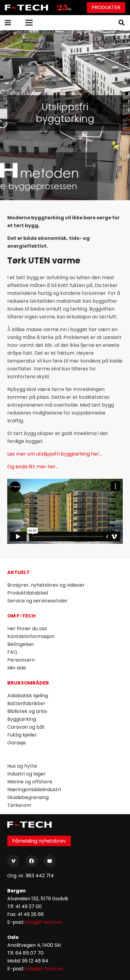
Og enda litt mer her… (32, 466)
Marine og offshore (29, 781)
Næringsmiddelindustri (34, 789)
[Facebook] (31, 861)
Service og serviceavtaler (37, 600)
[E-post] (50, 861)
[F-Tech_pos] (27, 8)
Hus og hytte (22, 765)
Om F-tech (21, 615)
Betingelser (20, 644)
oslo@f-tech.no (44, 968)
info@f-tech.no (44, 922)
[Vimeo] (13, 861)
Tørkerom (19, 805)
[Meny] (8, 22)
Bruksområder (28, 682)
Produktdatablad (27, 592)
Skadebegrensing (28, 797)
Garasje (16, 742)
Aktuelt (18, 572)
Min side (16, 667)
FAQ (12, 652)
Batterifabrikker (26, 703)
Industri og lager (26, 773)
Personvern (21, 659)
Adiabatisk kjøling (27, 695)
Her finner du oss (27, 628)
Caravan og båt (26, 727)
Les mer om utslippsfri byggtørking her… (54, 453)
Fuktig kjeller (22, 734)
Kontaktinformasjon (30, 636)
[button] (121, 22)
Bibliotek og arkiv (27, 711)
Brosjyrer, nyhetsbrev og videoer (46, 585)
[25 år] (64, 8)
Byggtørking (21, 719)
